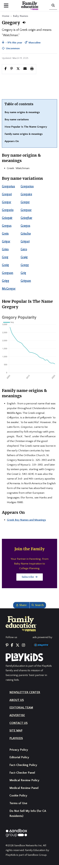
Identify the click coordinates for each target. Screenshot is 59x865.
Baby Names (20, 16)
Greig (5, 265)
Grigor (6, 241)
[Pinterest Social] (7, 645)
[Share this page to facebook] (6, 69)
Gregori (7, 194)
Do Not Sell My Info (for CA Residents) (27, 813)
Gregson (7, 273)
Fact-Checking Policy (23, 765)
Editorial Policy (19, 757)
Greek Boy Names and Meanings (26, 520)
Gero (24, 249)
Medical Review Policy (24, 780)
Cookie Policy (18, 795)
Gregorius (8, 186)
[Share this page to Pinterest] (11, 69)
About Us (16, 700)
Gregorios (27, 186)
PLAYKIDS (16, 738)
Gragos (25, 225)
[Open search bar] (53, 6)
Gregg (25, 265)
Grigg (5, 280)
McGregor (9, 288)
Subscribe (28, 576)
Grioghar (26, 218)
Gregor (6, 202)
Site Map (15, 730)
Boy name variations (17, 119)
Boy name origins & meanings (22, 112)
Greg (5, 257)
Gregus (6, 225)
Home (5, 16)
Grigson (26, 280)
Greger (25, 202)
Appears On (12, 141)
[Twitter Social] (17, 645)
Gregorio (8, 210)
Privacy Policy (18, 749)
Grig (23, 273)
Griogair (7, 218)
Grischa (26, 233)
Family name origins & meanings (24, 134)
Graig (24, 257)
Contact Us (18, 723)
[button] (24, 22)
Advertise (17, 715)
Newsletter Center (24, 692)
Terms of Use (18, 803)
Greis (5, 233)
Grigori (25, 241)
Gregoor (26, 210)
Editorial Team (21, 707)
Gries (5, 249)
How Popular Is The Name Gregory (26, 126)
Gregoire (26, 194)
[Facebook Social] (12, 645)
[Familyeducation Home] (21, 623)
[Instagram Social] (23, 645)
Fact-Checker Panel (22, 772)
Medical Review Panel (24, 788)
